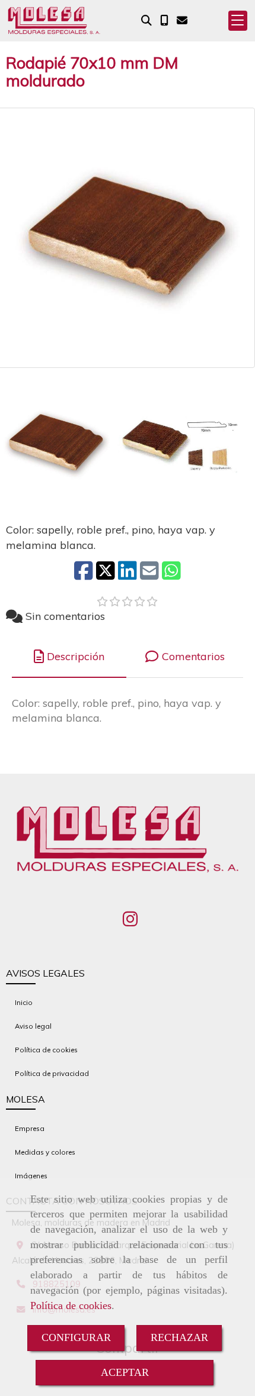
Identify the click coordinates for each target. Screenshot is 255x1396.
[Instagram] (130, 922)
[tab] (69, 657)
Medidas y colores (45, 1152)
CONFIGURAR (76, 1337)
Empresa (29, 1128)
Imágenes (31, 1175)
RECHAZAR (179, 1337)
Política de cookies (70, 1305)
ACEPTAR (125, 1372)
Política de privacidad (52, 1073)
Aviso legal (33, 1026)
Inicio (24, 1002)
